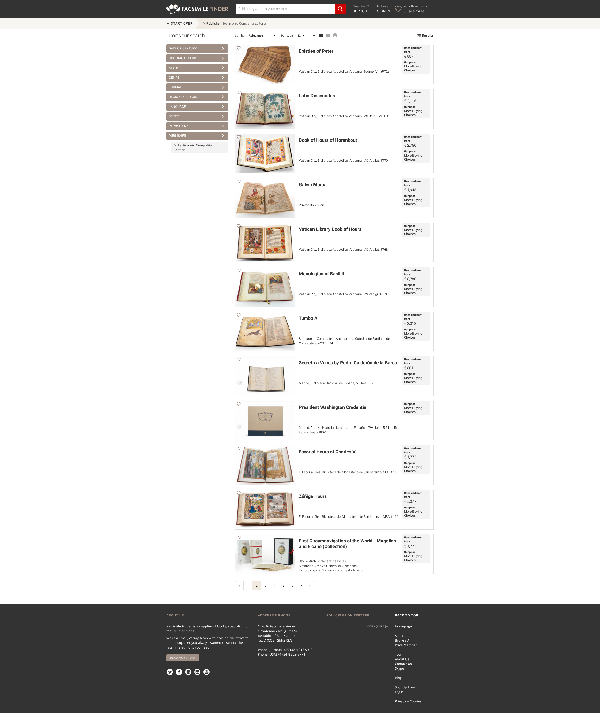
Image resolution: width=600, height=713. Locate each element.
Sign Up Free (405, 687)
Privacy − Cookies (408, 701)
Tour (398, 654)
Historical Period (184, 58)
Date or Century (183, 48)
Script (174, 116)
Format (175, 87)
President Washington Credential (333, 407)
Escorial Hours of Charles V (327, 452)
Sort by (239, 35)
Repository (178, 126)
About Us (402, 659)
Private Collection (311, 205)
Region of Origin (183, 97)
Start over (181, 23)
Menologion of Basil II (321, 273)
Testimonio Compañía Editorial (236, 23)
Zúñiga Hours (313, 496)
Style (173, 68)
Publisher (177, 136)
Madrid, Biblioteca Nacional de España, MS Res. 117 (336, 383)
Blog (398, 678)
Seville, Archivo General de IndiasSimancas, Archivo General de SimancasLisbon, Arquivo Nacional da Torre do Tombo (331, 565)
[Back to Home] (197, 9)
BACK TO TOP (406, 615)
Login (399, 692)
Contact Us (403, 663)
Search (400, 635)
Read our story (183, 657)
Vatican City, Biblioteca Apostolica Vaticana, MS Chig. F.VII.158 (344, 116)
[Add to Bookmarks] (238, 49)
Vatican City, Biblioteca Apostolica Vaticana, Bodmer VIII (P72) (344, 71)
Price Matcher (406, 645)
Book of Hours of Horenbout (328, 140)
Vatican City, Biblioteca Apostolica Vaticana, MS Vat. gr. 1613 (343, 294)
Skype (399, 668)
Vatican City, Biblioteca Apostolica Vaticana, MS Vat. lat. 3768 (343, 249)
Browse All (403, 640)
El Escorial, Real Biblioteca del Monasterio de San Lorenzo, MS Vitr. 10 (348, 517)
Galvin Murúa (313, 184)
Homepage (403, 626)
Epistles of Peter (316, 51)
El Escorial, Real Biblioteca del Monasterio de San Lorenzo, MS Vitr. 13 (348, 472)
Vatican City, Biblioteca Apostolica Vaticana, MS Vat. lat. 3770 (343, 160)
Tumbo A (308, 318)
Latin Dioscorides (317, 95)
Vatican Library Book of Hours (330, 229)
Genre (174, 77)
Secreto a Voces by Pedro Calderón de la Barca (348, 363)
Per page (287, 35)
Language (177, 106)
